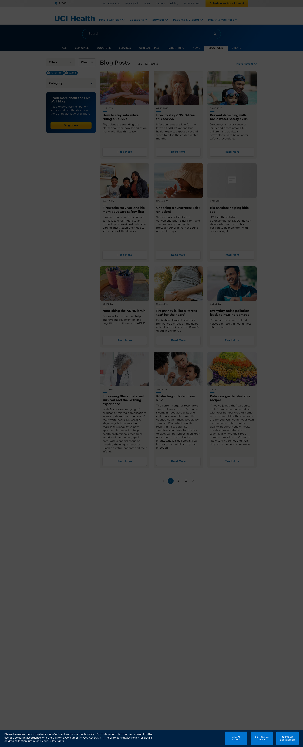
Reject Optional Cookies (261, 738)
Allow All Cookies (236, 738)
